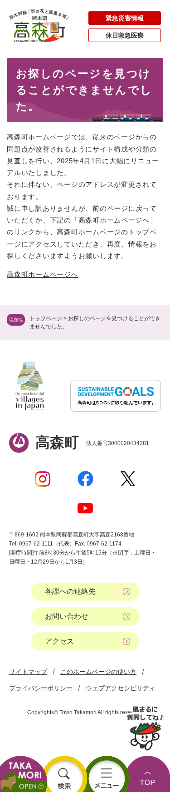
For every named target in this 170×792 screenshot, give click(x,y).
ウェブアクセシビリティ (120, 688)
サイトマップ (28, 671)
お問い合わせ (66, 616)
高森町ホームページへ (42, 274)
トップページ (45, 318)
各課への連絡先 (70, 591)
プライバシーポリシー (41, 688)
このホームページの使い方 (98, 671)
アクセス (59, 641)
